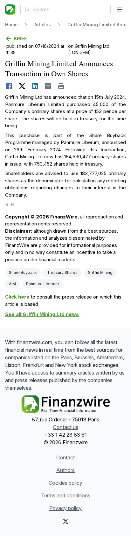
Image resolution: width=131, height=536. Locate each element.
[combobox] (65, 9)
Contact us (65, 427)
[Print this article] (61, 86)
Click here (17, 297)
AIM (12, 283)
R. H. (10, 204)
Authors (65, 470)
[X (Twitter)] (65, 521)
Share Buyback (23, 272)
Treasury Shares (62, 272)
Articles (42, 24)
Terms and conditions (65, 495)
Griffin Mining (100, 272)
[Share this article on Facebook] (9, 86)
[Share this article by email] (48, 86)
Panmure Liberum (42, 283)
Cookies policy (65, 483)
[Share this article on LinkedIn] (35, 86)
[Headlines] (10, 9)
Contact (65, 457)
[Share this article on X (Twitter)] (22, 86)
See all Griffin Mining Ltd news (42, 314)
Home (11, 24)
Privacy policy (65, 508)
